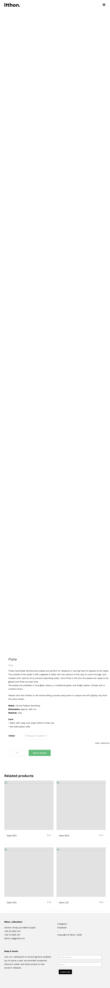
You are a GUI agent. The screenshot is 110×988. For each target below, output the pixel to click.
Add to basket (40, 753)
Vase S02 (11, 902)
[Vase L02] (81, 872)
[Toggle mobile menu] (104, 4)
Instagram (62, 924)
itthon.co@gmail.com (14, 938)
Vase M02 (64, 835)
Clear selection (102, 743)
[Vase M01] (28, 805)
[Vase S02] (28, 872)
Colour (11, 736)
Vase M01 (12, 835)
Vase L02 (64, 902)
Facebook (62, 927)
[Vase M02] (81, 805)
